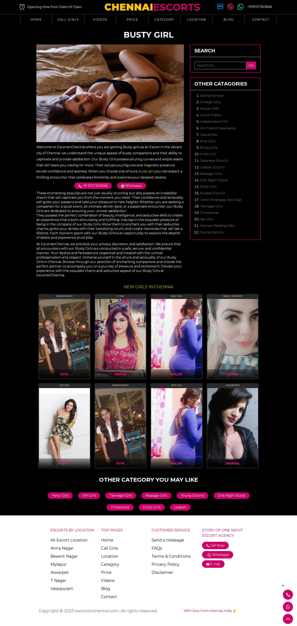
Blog (228, 19)
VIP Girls (89, 495)
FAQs (157, 548)
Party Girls (208, 187)
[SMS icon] (220, 8)
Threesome (209, 213)
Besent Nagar (64, 556)
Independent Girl (214, 122)
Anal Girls (207, 141)
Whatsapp (133, 186)
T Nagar (58, 580)
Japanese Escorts (214, 161)
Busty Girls (208, 148)
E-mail (215, 564)
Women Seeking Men (217, 226)
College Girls (210, 102)
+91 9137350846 (94, 186)
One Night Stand (213, 180)
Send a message (168, 540)
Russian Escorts (212, 193)
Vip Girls (206, 219)
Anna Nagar (62, 548)
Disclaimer (162, 572)
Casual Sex (208, 135)
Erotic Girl (208, 154)
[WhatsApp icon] (240, 8)
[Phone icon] (230, 8)
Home (36, 19)
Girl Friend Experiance (218, 128)
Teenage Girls (211, 206)
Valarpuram (62, 588)
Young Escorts (211, 232)
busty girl (146, 171)
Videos (100, 19)
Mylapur (59, 564)
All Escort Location (69, 540)
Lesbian (180, 507)
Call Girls (68, 19)
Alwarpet (60, 572)
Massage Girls (211, 174)
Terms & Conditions (171, 556)
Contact (260, 19)
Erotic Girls (151, 507)
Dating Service (211, 96)
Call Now (216, 545)
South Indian (210, 115)
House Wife (209, 109)
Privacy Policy (165, 564)
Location (196, 19)
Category (164, 19)
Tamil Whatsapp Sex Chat (221, 200)
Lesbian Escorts (212, 167)
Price (132, 19)
